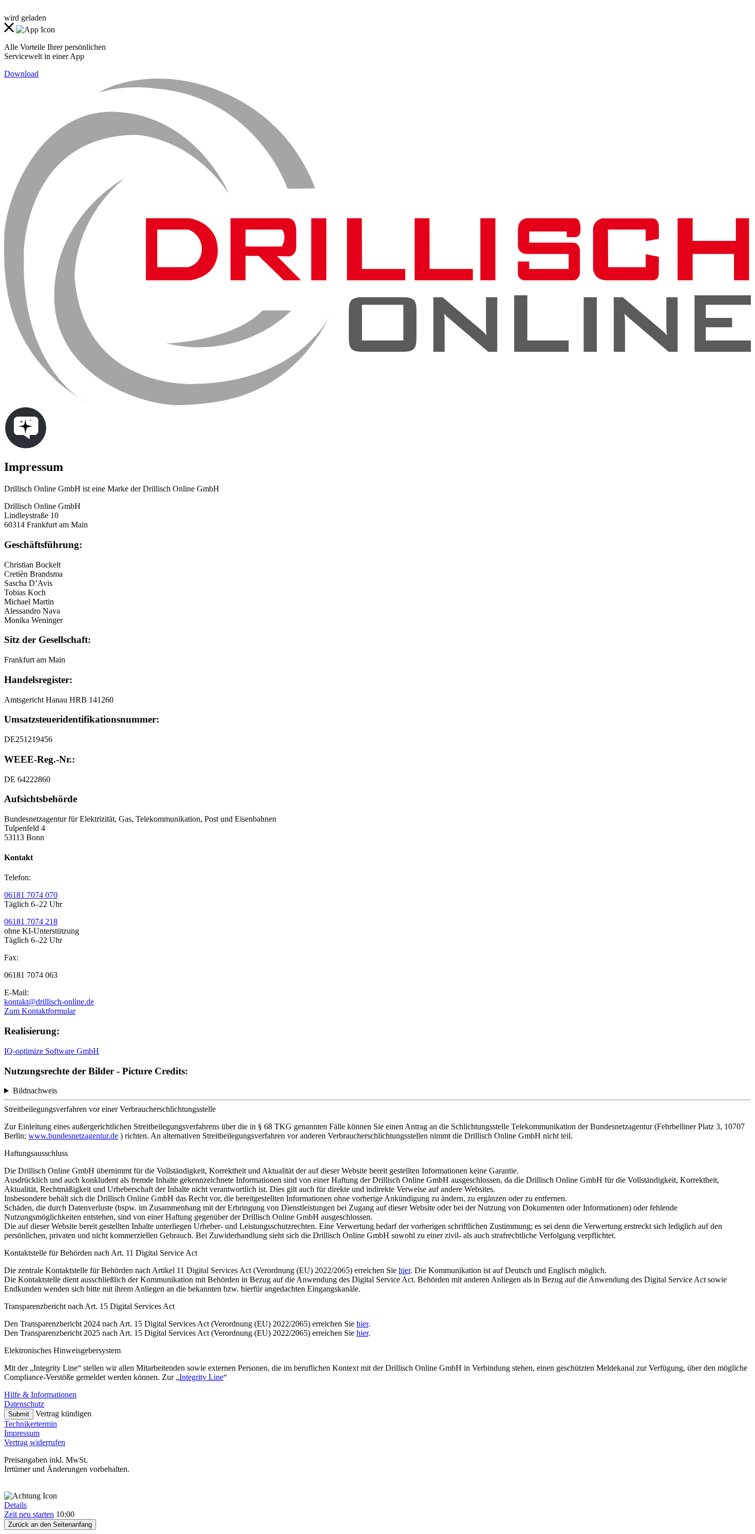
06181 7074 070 (31, 895)
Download (21, 73)
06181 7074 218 (31, 921)
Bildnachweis (35, 1090)
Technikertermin (30, 1423)
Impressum (22, 1433)
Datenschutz (24, 1403)
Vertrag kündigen (63, 1413)
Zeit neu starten (29, 1514)
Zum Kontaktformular (40, 1011)
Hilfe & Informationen (40, 1394)
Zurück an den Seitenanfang (50, 1524)
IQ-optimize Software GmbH (51, 1051)
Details (15, 1505)
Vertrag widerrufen (34, 1442)
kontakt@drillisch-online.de (49, 1001)
